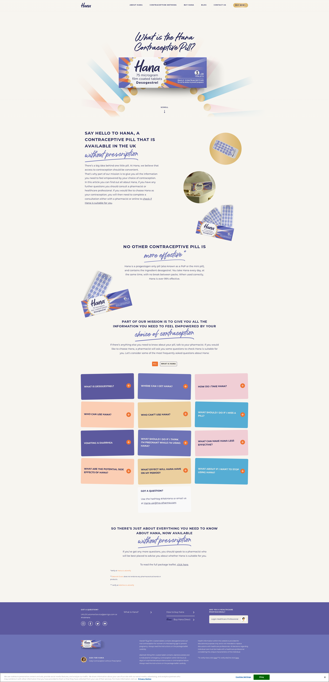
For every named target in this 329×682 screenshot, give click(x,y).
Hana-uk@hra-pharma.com (160, 503)
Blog (204, 5)
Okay (261, 677)
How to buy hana (175, 612)
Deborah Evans (117, 576)
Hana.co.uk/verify (124, 571)
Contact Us (220, 5)
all (155, 364)
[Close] (325, 677)
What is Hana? (131, 612)
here (215, 658)
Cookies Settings (243, 677)
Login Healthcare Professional (224, 619)
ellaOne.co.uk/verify (126, 585)
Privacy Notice (144, 679)
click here (182, 565)
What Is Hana (168, 364)
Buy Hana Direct (182, 620)
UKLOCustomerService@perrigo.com (98, 615)
